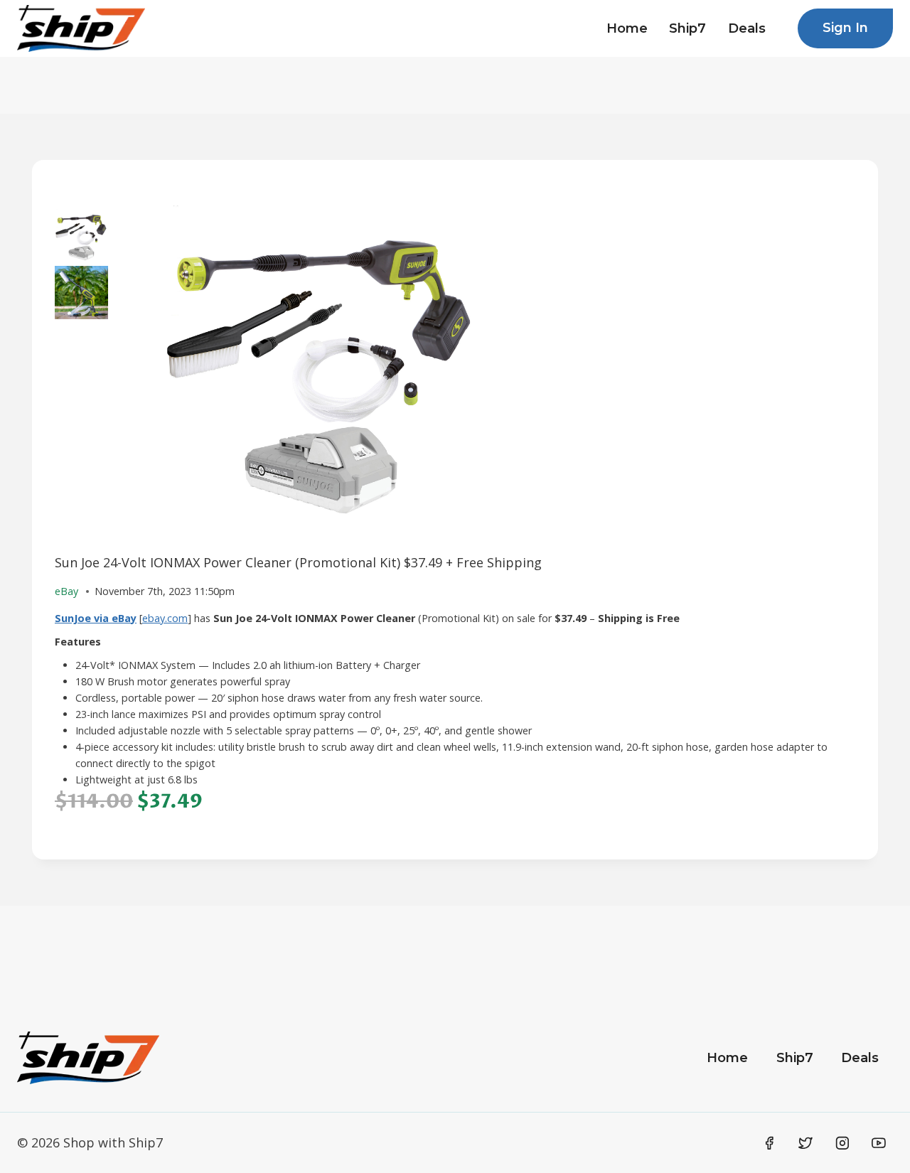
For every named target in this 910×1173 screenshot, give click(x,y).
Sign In (845, 28)
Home (627, 28)
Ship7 (687, 28)
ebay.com (165, 618)
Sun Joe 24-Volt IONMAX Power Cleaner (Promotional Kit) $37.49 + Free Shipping (298, 562)
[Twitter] (805, 1143)
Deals (747, 28)
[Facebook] (769, 1143)
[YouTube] (878, 1143)
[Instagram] (842, 1143)
